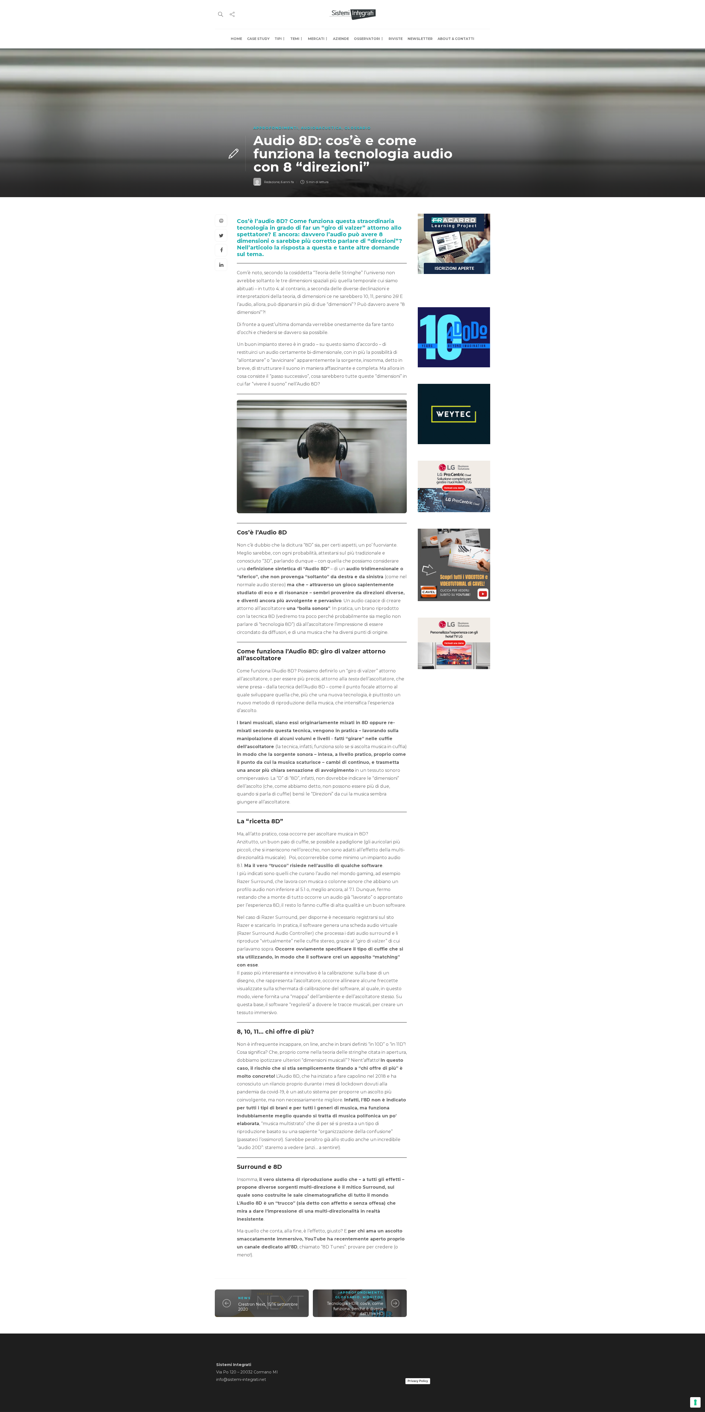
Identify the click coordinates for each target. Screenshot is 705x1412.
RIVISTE (396, 39)
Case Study (258, 39)
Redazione (272, 182)
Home (236, 39)
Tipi (278, 39)
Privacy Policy (418, 1381)
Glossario (358, 128)
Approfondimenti (275, 128)
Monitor (373, 1297)
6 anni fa (287, 182)
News (244, 1298)
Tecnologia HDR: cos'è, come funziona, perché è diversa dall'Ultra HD (355, 1308)
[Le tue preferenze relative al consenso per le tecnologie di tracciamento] (695, 1402)
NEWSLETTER (420, 39)
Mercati (316, 39)
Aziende (341, 39)
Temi (294, 39)
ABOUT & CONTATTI (456, 39)
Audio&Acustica (321, 128)
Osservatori (367, 39)
